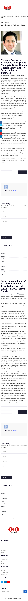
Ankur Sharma (5, 75)
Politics (3, 266)
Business (7, 22)
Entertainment (4, 258)
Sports (2, 269)
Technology (3, 271)
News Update (4, 264)
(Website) (15, 190)
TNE (2, 274)
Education (3, 256)
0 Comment (21, 75)
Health (2, 261)
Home (2, 22)
